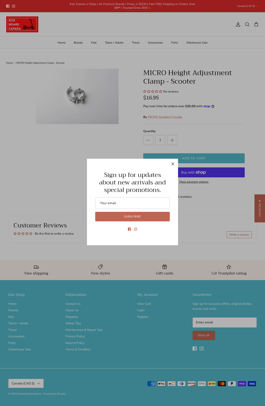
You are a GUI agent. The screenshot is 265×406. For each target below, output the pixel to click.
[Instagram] (135, 229)
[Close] (172, 163)
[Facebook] (129, 229)
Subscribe (132, 216)
